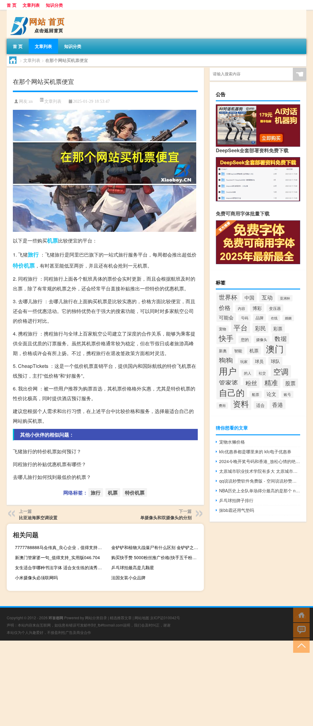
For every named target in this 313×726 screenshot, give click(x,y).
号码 (244, 317)
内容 (241, 308)
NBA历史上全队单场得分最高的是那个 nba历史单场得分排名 (259, 490)
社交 (262, 373)
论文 (271, 393)
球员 (259, 361)
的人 (247, 373)
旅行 (33, 254)
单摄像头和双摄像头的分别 (166, 517)
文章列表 (31, 5)
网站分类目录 (96, 617)
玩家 (244, 361)
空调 (281, 371)
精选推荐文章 (121, 617)
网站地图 (141, 617)
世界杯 (228, 297)
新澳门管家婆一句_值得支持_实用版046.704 (57, 557)
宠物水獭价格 (232, 442)
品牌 (259, 318)
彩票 (277, 328)
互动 (267, 297)
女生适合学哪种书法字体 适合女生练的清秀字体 (60, 567)
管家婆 (228, 382)
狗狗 (226, 360)
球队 (275, 361)
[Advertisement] (156, 683)
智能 (238, 351)
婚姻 (288, 318)
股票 (290, 383)
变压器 (275, 308)
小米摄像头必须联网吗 (36, 577)
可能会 (226, 317)
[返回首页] (300, 614)
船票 (255, 394)
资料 (241, 403)
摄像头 (261, 339)
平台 (241, 327)
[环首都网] (39, 12)
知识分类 (54, 5)
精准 (271, 382)
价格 (224, 307)
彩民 (260, 328)
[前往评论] (300, 630)
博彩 (257, 307)
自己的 (232, 392)
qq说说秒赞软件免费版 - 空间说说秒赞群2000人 (259, 481)
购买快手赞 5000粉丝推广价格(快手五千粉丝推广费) (156, 557)
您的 (245, 339)
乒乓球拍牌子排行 (236, 500)
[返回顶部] (300, 645)
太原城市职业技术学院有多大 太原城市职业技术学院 (259, 471)
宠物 (222, 328)
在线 (274, 318)
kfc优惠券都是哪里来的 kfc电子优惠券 (255, 451)
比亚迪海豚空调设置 (38, 517)
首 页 (12, 5)
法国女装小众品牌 (128, 577)
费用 (222, 405)
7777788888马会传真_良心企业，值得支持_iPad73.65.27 (60, 547)
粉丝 (251, 383)
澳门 (275, 348)
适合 (260, 405)
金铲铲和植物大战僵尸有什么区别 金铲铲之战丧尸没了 (156, 547)
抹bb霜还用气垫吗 (236, 510)
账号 (287, 394)
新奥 (223, 351)
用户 (228, 370)
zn (31, 101)
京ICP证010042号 (165, 617)
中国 (249, 297)
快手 (226, 338)
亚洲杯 (285, 298)
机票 (52, 240)
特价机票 (24, 265)
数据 (280, 338)
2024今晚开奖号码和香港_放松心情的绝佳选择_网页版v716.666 (259, 461)
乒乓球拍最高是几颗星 (132, 567)
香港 (277, 404)
